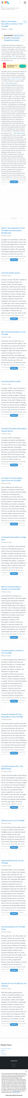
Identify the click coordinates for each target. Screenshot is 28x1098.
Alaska (14, 56)
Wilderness (3, 1050)
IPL (2, 6)
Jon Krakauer (4, 1054)
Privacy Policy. (16, 1092)
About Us (14, 1064)
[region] (14, 1083)
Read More (14, 259)
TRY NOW (22, 66)
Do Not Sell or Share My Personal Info (14, 1095)
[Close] (26, 1071)
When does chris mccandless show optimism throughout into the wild (13, 38)
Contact (14, 1066)
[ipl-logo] (6, 3)
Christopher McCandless (15, 79)
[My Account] (25, 2)
